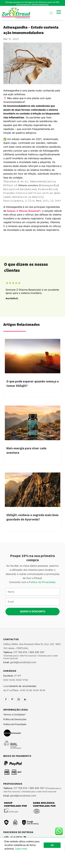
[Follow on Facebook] (5, 699)
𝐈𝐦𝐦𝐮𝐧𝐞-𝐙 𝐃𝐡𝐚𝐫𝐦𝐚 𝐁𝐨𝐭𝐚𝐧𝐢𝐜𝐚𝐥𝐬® (24, 210)
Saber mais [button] (21, 848)
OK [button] (52, 845)
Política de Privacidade (42, 582)
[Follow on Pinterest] (12, 699)
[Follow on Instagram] (18, 699)
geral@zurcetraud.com (22, 662)
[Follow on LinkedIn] (25, 699)
